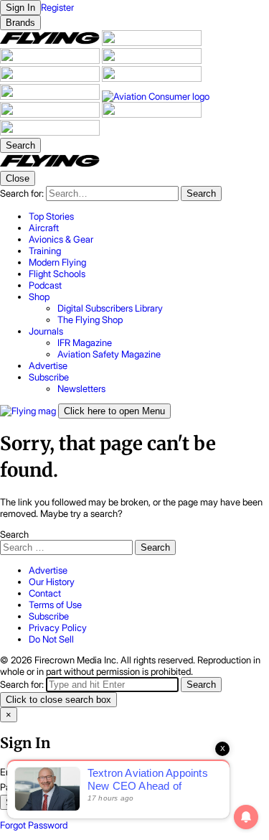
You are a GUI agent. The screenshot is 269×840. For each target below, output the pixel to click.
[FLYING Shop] (50, 132)
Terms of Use (55, 604)
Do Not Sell (51, 639)
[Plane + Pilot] (51, 96)
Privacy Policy (58, 627)
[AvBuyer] (51, 78)
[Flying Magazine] (51, 42)
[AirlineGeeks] (51, 60)
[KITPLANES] (152, 78)
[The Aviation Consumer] (155, 96)
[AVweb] (152, 60)
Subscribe (49, 616)
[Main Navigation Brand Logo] (50, 165)
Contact (45, 593)
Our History (52, 581)
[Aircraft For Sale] (152, 42)
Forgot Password (33, 825)
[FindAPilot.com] (152, 114)
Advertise (48, 570)
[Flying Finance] (51, 114)
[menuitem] (149, 216)
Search (14, 534)
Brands (20, 22)
